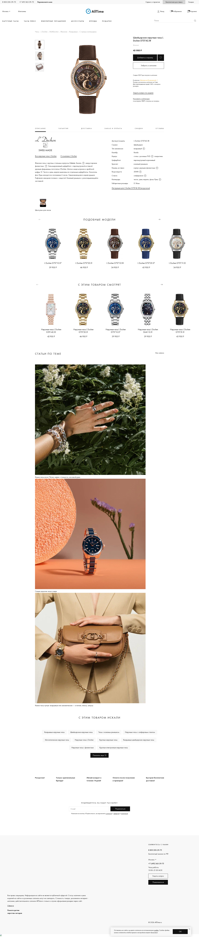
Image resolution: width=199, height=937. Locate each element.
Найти (195, 20)
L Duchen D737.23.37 (146, 263)
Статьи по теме (48, 353)
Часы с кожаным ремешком (108, 732)
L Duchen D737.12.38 (115, 263)
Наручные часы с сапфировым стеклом (140, 732)
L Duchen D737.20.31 (83, 263)
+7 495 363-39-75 (26, 2)
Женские (63, 32)
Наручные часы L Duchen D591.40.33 (51, 330)
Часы (37, 32)
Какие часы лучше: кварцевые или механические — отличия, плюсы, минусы (64, 705)
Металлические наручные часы (57, 740)
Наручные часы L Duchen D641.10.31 (148, 330)
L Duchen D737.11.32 (177, 263)
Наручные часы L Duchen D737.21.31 (180, 330)
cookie (156, 930)
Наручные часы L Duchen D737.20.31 (83, 330)
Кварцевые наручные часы (54, 732)
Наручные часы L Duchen (84, 740)
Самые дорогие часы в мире (46, 591)
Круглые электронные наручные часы (113, 747)
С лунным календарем (88, 32)
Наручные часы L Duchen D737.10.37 (116, 330)
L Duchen (44, 32)
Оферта (10, 905)
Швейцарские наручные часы (81, 732)
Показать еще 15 (99, 755)
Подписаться (120, 809)
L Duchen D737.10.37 (52, 263)
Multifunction (54, 32)
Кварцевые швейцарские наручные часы (138, 740)
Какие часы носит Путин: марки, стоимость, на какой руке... (58, 477)
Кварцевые (73, 32)
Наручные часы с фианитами (82, 747)
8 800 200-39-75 (9, 2)
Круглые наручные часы (108, 740)
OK (180, 931)
